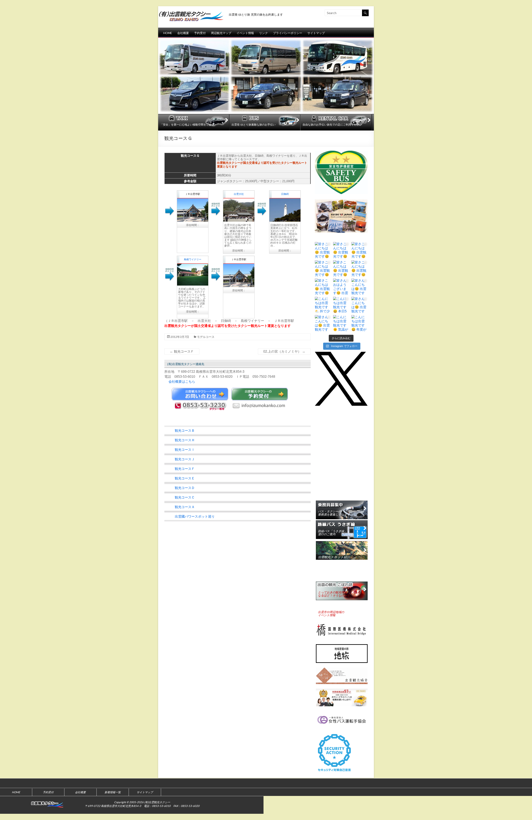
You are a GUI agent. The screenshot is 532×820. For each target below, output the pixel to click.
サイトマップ (316, 33)
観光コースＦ (182, 351)
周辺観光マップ (221, 33)
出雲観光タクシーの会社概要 (331, 493)
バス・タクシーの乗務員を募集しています (334, 513)
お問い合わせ (200, 394)
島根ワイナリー (192, 259)
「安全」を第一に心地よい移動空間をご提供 (187, 124)
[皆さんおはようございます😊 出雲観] (341, 287)
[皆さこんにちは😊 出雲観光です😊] (323, 250)
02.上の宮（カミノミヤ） (284, 351)
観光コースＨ (185, 440)
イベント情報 (245, 33)
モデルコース (205, 337)
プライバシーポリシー (287, 33)
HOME (167, 33)
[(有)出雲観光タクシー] (191, 13)
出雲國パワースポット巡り (195, 516)
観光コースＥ (185, 478)
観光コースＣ (185, 497)
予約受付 (200, 33)
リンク (263, 33)
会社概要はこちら (182, 381)
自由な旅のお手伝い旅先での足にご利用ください (332, 124)
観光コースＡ (185, 507)
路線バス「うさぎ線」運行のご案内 (332, 532)
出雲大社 (239, 194)
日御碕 (285, 194)
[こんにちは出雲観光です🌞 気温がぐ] (341, 323)
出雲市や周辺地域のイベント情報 (331, 613)
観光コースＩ (185, 449)
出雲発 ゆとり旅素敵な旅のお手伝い (254, 124)
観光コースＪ (185, 459)
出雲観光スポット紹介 (334, 557)
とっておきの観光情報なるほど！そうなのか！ (334, 594)
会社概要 (183, 33)
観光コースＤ (185, 488)
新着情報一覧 (113, 792)
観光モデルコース (331, 577)
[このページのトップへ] (527, 783)
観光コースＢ (185, 430)
